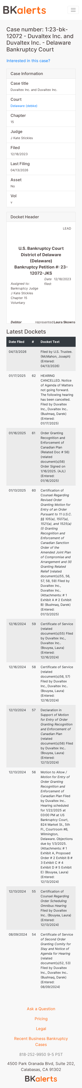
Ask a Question (41, 1008)
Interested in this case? (28, 60)
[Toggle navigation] (73, 10)
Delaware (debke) (24, 106)
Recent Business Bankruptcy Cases (41, 1041)
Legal (41, 1028)
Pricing (41, 1018)
